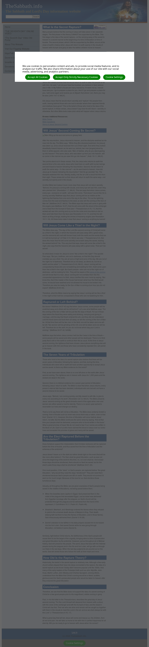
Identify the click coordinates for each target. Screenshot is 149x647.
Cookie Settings (114, 77)
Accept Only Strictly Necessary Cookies (76, 77)
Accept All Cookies (38, 77)
